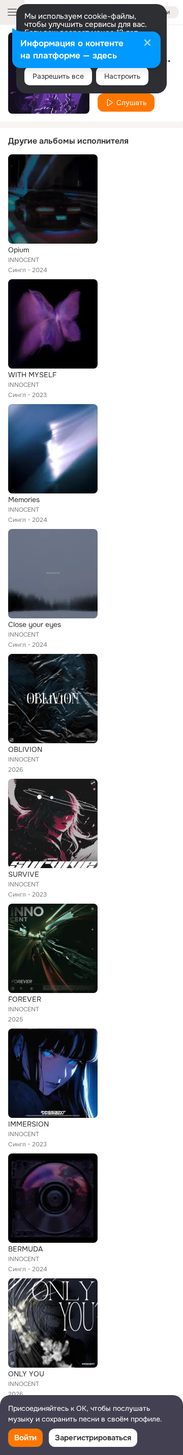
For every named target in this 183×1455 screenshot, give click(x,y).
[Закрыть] (147, 44)
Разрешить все (58, 76)
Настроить (122, 76)
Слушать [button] (131, 102)
